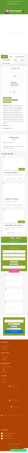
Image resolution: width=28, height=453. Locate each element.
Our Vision (4, 358)
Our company (5, 356)
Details (4, 56)
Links (3, 368)
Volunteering (4, 349)
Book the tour (6, 63)
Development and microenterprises (10, 100)
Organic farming (7, 102)
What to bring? (6, 60)
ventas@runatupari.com (8, 438)
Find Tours (14, 331)
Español (16, 447)
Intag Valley (4, 347)
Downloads (4, 382)
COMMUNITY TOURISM (11, 199)
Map (11, 56)
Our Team (4, 359)
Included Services (20, 56)
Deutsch (11, 447)
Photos (23, 60)
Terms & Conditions (6, 366)
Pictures (3, 379)
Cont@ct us (4, 372)
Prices (15, 60)
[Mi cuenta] (17, 6)
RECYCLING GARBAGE (11, 172)
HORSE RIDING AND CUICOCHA (14, 225)
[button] (18, 450)
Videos (3, 380)
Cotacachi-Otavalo (7, 97)
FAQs (3, 370)
